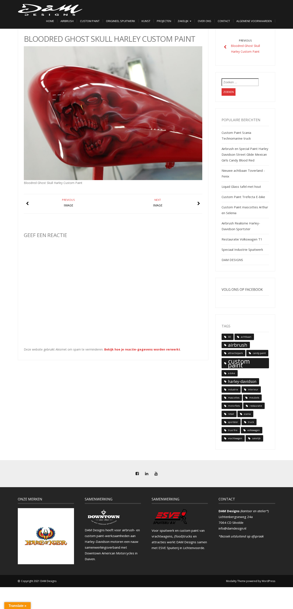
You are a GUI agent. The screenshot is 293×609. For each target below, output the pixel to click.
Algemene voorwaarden (254, 21)
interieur (253, 389)
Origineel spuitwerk (120, 21)
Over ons (204, 21)
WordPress (268, 581)
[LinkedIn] (146, 474)
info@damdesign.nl (232, 528)
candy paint (259, 353)
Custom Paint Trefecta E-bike (243, 197)
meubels (254, 397)
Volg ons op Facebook (242, 289)
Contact (224, 21)
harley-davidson (242, 381)
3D (229, 336)
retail (231, 413)
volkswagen (253, 430)
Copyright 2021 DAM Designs (38, 581)
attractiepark (235, 353)
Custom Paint (90, 21)
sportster (233, 422)
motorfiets (234, 405)
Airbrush (67, 21)
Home (50, 21)
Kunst (146, 21)
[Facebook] (137, 474)
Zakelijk (183, 21)
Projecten (164, 21)
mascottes (233, 397)
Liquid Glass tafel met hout (241, 186)
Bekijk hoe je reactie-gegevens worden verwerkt (142, 349)
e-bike (231, 373)
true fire (232, 430)
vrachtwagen (235, 438)
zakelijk (256, 438)
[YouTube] (156, 474)
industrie (233, 389)
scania (247, 413)
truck (251, 422)
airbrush (237, 345)
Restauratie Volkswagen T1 (242, 239)
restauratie (256, 405)
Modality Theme (236, 581)
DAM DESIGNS (232, 260)
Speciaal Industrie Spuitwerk (242, 249)
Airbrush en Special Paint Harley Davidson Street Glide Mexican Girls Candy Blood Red (245, 154)
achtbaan (246, 336)
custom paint (239, 363)
